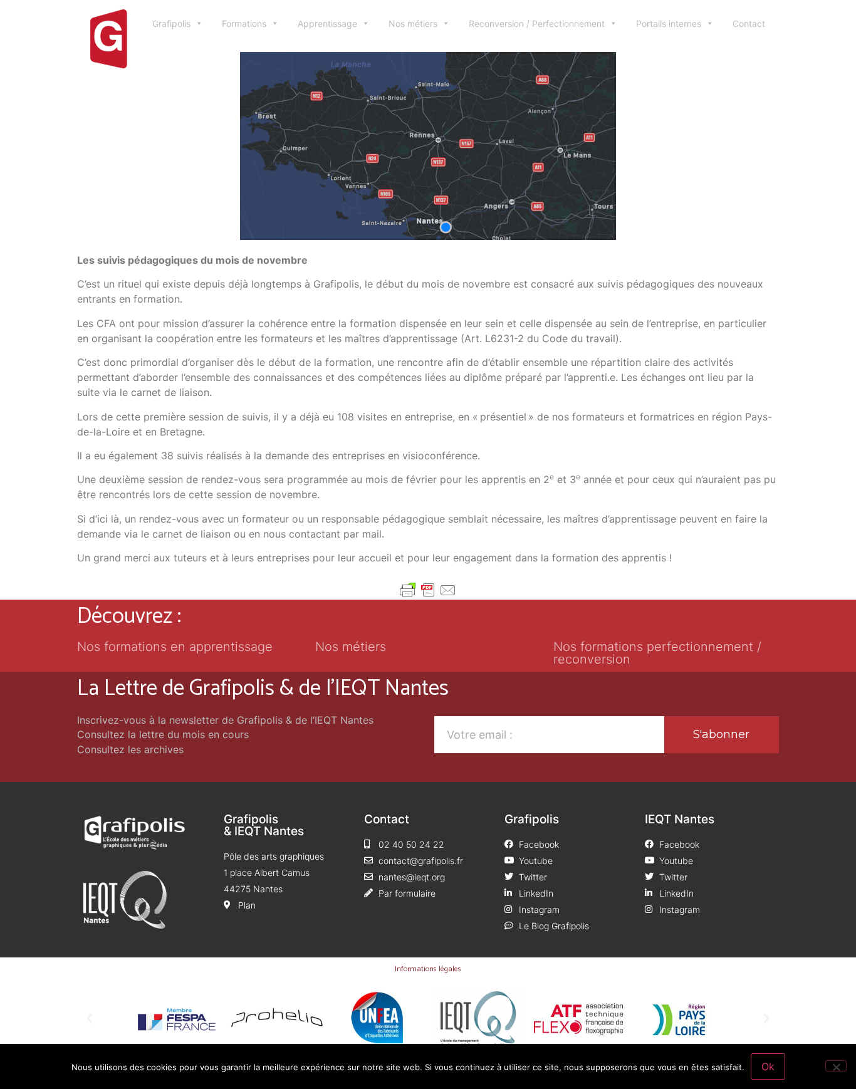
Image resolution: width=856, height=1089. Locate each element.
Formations (244, 23)
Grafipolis (171, 23)
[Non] (836, 1065)
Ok (768, 1066)
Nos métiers (413, 23)
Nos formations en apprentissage (175, 646)
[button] (89, 1019)
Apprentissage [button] (327, 23)
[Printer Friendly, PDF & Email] (428, 590)
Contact (749, 23)
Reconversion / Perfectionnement (537, 23)
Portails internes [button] (668, 23)
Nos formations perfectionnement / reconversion (657, 653)
